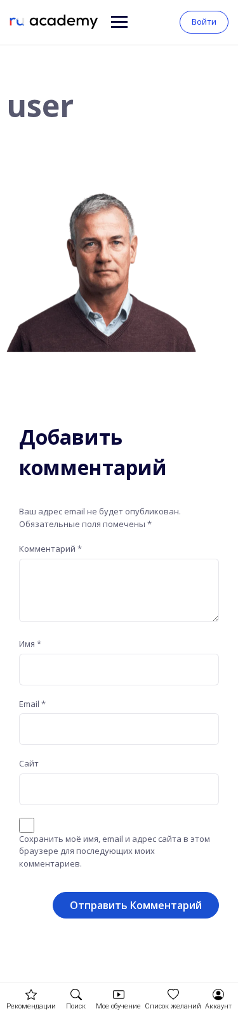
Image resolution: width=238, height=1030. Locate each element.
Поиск (76, 1006)
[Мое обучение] (118, 994)
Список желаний (173, 1006)
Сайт (29, 763)
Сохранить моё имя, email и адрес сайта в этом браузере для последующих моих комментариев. (114, 851)
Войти (204, 21)
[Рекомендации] (31, 994)
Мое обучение (118, 1006)
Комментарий (50, 548)
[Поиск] (76, 994)
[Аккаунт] (218, 994)
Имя (30, 643)
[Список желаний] (173, 994)
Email (32, 703)
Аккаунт (218, 1006)
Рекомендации (31, 1006)
